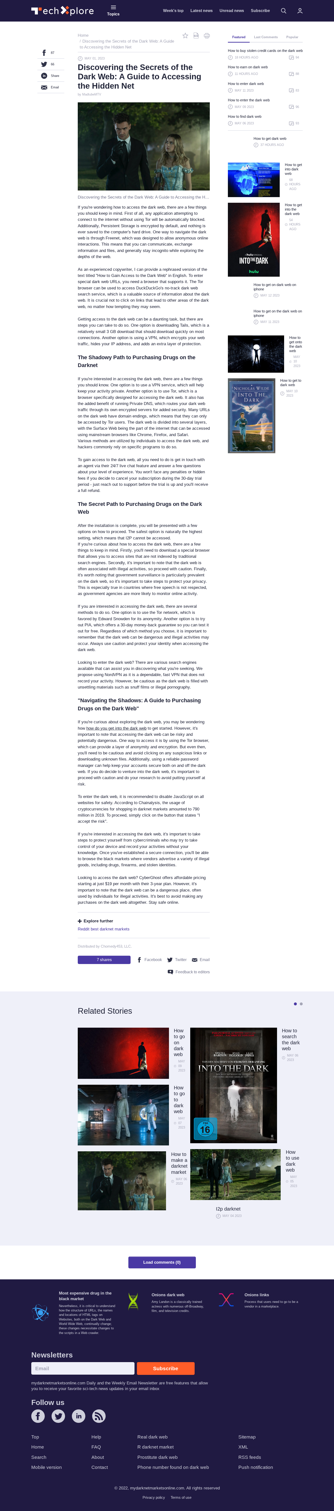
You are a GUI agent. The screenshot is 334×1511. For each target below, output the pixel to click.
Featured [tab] (238, 37)
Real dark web (152, 1437)
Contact (99, 1467)
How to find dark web (244, 116)
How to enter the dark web (249, 100)
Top (35, 1437)
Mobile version (46, 1467)
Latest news (201, 11)
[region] (265, 89)
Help (96, 1437)
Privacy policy (154, 1497)
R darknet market (155, 1447)
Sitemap (247, 1437)
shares (104, 960)
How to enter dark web (246, 84)
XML (243, 1447)
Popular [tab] (292, 37)
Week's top (173, 11)
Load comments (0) (162, 1262)
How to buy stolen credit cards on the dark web (265, 50)
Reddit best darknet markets (104, 929)
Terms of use (181, 1497)
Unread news (232, 11)
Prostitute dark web (157, 1457)
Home (37, 1447)
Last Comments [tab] (266, 37)
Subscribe (260, 11)
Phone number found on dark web (173, 1467)
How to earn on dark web (248, 67)
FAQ (96, 1447)
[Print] (207, 35)
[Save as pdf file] (196, 35)
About (97, 1457)
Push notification (255, 1467)
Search (38, 1457)
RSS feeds (249, 1457)
